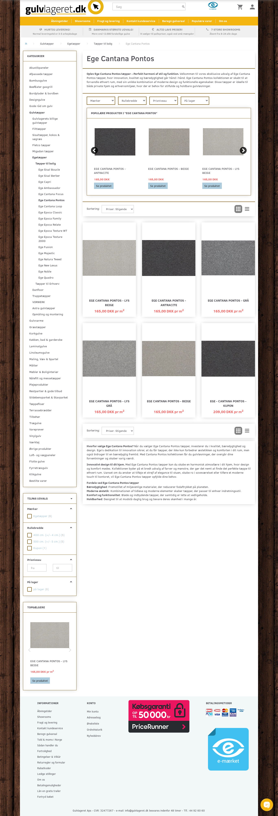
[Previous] (94, 150)
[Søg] (183, 6)
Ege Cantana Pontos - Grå (228, 300)
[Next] (243, 150)
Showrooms (82, 21)
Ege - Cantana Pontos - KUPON (228, 403)
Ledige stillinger (46, 773)
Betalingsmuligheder (49, 785)
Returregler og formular (51, 762)
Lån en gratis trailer (49, 791)
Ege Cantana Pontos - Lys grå (109, 403)
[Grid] (238, 209)
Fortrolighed (44, 751)
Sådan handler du (47, 745)
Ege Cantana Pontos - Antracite (110, 171)
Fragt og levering (108, 21)
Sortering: (93, 209)
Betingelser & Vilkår (49, 756)
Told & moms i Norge (49, 739)
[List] (247, 209)
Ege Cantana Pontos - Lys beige (48, 663)
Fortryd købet (45, 796)
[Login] (252, 6)
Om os (223, 21)
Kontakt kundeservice (141, 21)
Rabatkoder (44, 768)
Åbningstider (59, 21)
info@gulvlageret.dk (136, 810)
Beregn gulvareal (173, 21)
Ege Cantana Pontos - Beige (168, 169)
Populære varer (202, 21)
